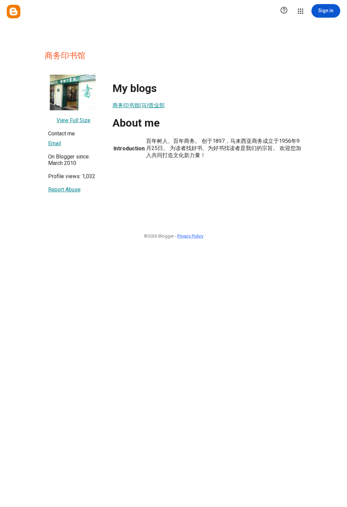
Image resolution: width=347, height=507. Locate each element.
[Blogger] (13, 11)
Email (54, 143)
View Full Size (73, 120)
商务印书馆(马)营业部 (139, 105)
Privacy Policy (190, 236)
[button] (284, 11)
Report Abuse (64, 189)
